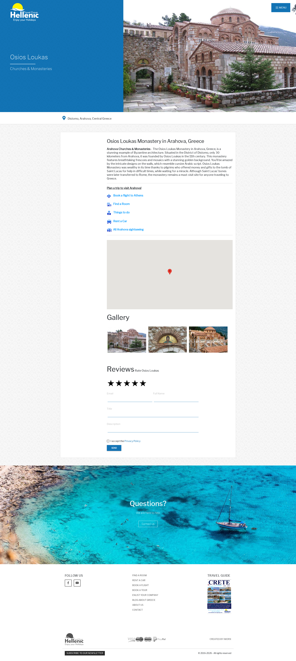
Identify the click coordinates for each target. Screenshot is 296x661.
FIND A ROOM (139, 575)
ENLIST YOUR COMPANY (145, 595)
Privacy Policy (132, 441)
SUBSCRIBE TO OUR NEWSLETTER (84, 653)
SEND (114, 448)
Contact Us (148, 523)
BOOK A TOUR (139, 590)
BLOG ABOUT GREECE (143, 600)
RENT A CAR (138, 580)
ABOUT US (137, 605)
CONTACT (137, 610)
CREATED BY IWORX (220, 639)
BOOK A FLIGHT (140, 585)
